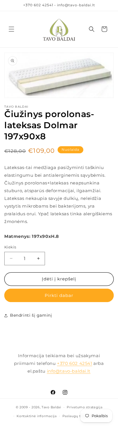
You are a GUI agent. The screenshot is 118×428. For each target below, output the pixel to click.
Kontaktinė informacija (36, 416)
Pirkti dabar (59, 295)
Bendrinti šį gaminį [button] (31, 315)
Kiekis (10, 247)
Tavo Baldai (51, 407)
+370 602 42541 (74, 363)
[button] (11, 29)
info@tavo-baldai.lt (69, 371)
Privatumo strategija (84, 407)
